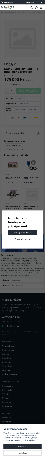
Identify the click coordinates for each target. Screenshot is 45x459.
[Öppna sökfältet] (31, 7)
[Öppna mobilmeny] (41, 7)
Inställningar (22, 453)
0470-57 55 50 (8, 2)
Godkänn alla (22, 447)
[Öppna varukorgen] (36, 7)
